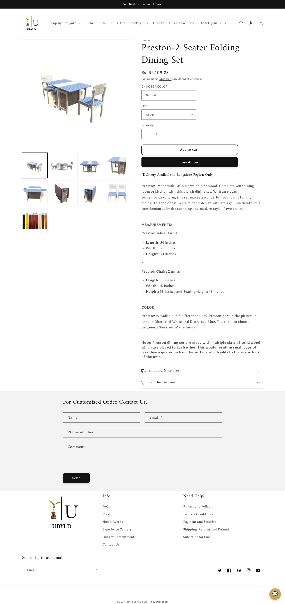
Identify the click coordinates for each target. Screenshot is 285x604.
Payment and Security (199, 522)
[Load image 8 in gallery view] (117, 193)
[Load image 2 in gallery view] (62, 165)
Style (144, 106)
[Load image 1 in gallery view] (35, 165)
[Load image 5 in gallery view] (35, 193)
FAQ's (107, 506)
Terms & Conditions (198, 514)
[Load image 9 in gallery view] (35, 221)
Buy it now (189, 162)
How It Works (113, 522)
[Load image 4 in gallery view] (117, 165)
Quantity (147, 125)
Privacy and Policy (196, 506)
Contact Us (111, 544)
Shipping (165, 78)
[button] (64, 23)
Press (107, 514)
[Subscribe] (96, 570)
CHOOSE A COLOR (154, 86)
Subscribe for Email (198, 537)
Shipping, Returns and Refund (206, 529)
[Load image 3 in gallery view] (90, 165)
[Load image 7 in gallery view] (90, 193)
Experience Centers (117, 529)
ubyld (129, 601)
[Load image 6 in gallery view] (62, 193)
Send (76, 478)
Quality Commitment (118, 537)
